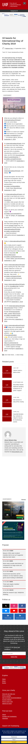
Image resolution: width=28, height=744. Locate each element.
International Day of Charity (17, 52)
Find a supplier (6, 696)
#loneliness (7, 200)
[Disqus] (14, 477)
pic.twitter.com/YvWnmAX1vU (13, 298)
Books (4, 683)
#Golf (15, 225)
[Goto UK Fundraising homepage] (13, 4)
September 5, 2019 (10, 139)
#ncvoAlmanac (20, 155)
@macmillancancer (10, 254)
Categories (13, 10)
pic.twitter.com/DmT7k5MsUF (13, 344)
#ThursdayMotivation (10, 335)
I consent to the (12, 648)
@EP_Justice (8, 313)
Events (9, 52)
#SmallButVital (14, 286)
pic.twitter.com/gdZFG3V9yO (12, 159)
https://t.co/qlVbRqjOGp (11, 157)
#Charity (11, 225)
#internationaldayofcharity (14, 143)
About (4, 714)
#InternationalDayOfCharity (12, 120)
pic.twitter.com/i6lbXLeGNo (12, 315)
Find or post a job (7, 701)
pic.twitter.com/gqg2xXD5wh (12, 276)
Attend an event (7, 703)
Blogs (4, 681)
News (4, 679)
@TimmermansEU (14, 311)
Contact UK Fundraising (9, 716)
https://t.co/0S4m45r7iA (11, 343)
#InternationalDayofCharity (14, 194)
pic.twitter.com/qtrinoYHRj (12, 231)
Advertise (23, 499)
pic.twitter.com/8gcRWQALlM (13, 256)
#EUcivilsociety (8, 308)
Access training (6, 699)
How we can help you (8, 694)
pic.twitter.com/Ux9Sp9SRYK (13, 213)
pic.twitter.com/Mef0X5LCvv (12, 135)
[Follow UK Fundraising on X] (6, 606)
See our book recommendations (11, 698)
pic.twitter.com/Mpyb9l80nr (12, 186)
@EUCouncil (16, 313)
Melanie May (9, 48)
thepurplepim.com (17, 451)
